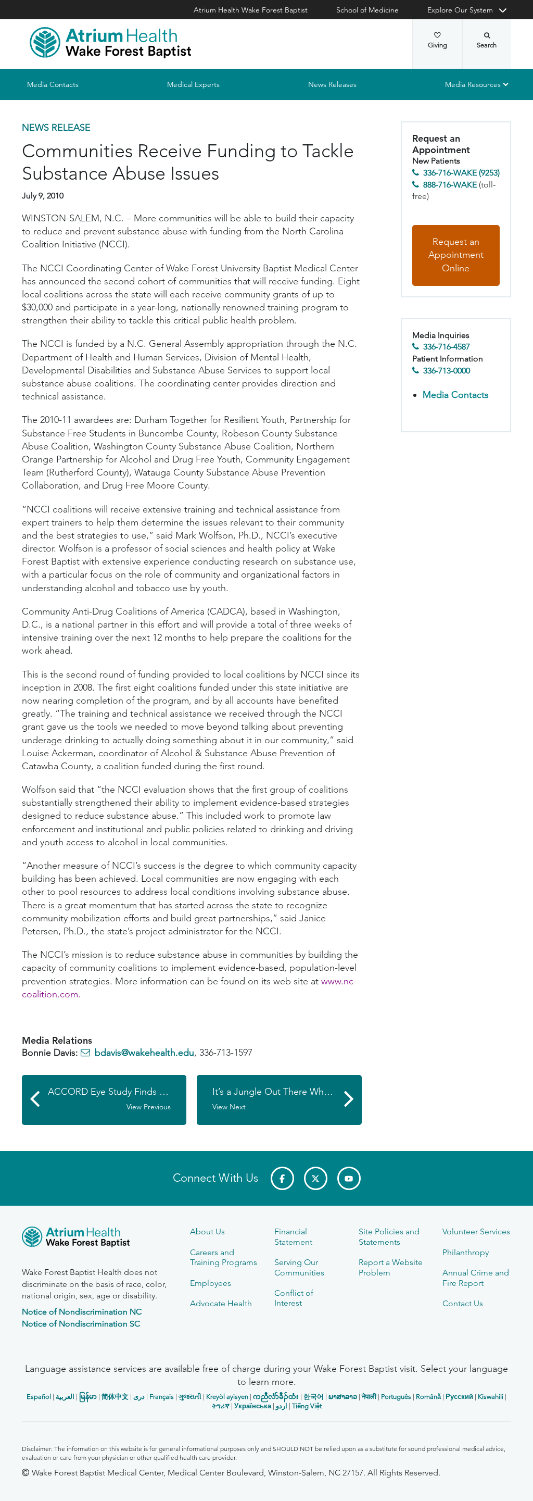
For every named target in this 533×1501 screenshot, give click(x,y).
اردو (281, 1406)
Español (39, 1396)
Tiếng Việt (307, 1406)
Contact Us (462, 1303)
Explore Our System (460, 10)
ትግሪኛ (221, 1406)
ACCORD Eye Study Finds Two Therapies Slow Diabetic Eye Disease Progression (117, 1098)
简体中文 (115, 1396)
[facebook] (282, 1178)
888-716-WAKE (450, 185)
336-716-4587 (446, 347)
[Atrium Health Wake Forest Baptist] (110, 42)
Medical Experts (193, 84)
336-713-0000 (446, 371)
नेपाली (369, 1396)
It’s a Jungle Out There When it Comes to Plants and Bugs (286, 1098)
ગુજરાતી (190, 1396)
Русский (459, 1396)
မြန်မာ (88, 1396)
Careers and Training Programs (223, 1257)
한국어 (313, 1396)
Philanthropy (465, 1252)
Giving (437, 45)
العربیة (65, 1396)
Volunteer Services (476, 1231)
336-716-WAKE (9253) (461, 173)
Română (428, 1396)
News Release (56, 127)
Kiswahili (490, 1396)
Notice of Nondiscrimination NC (82, 1312)
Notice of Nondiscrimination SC (81, 1324)
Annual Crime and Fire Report (475, 1277)
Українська (252, 1406)
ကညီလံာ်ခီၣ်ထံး (276, 1396)
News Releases (332, 84)
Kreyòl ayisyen (227, 1396)
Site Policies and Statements (389, 1236)
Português (396, 1396)
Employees (210, 1283)
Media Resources (473, 84)
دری (139, 1396)
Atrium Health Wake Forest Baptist (251, 10)
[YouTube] (349, 1178)
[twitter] (315, 1178)
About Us (207, 1231)
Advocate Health (221, 1303)
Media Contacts (53, 84)
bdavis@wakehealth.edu (144, 1052)
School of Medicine (367, 10)
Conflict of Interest (293, 1298)
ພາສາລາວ (342, 1396)
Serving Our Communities (299, 1267)
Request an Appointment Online (456, 255)
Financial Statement (293, 1236)
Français (161, 1396)
